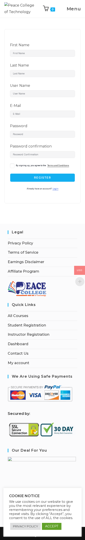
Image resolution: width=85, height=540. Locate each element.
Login (55, 189)
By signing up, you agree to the (42, 165)
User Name (20, 85)
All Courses (18, 316)
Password (18, 126)
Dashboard (18, 344)
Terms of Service (23, 252)
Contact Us (18, 353)
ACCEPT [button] (51, 526)
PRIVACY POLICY (25, 526)
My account (18, 363)
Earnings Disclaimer (26, 262)
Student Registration (27, 325)
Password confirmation (31, 146)
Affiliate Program (23, 271)
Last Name (19, 65)
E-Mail (15, 105)
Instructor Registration (28, 334)
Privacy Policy (20, 243)
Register (42, 177)
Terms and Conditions (58, 165)
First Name (19, 45)
